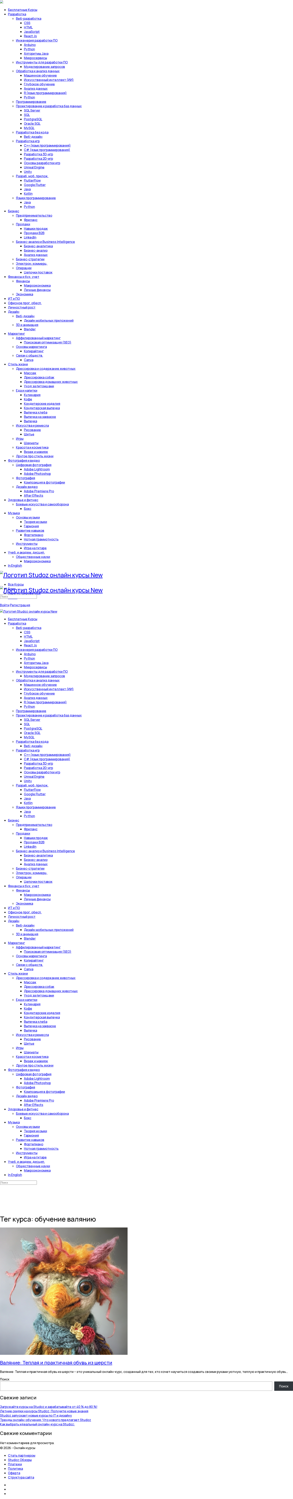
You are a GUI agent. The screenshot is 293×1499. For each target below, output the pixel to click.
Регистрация (20, 605)
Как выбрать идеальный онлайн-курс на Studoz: (37, 1424)
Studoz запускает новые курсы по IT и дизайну (36, 1415)
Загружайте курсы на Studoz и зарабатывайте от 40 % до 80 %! (48, 1407)
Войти (4, 605)
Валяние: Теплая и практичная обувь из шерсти (56, 1362)
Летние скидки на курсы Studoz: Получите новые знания (44, 1411)
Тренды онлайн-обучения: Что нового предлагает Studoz (45, 1420)
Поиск (4, 1379)
